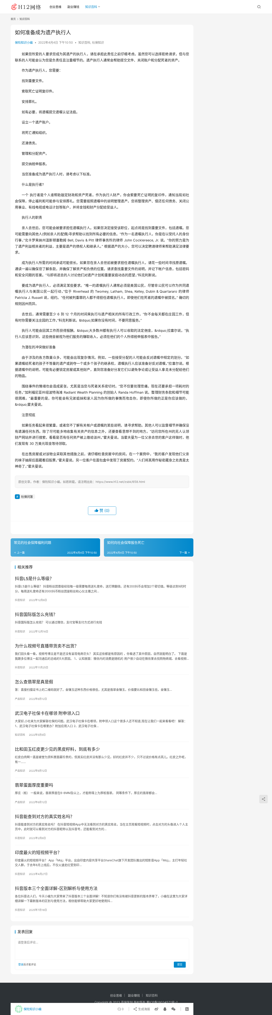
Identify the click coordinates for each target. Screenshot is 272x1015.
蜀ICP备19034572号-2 (162, 1002)
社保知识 (98, 42)
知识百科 (91, 7)
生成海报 (143, 1009)
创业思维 (55, 7)
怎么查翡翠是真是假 (34, 682)
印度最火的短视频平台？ (38, 852)
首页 (13, 19)
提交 (179, 964)
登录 (20, 964)
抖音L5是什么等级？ (34, 578)
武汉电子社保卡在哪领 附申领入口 (47, 713)
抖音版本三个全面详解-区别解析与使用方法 (56, 888)
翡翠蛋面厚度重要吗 (34, 785)
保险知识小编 (24, 42)
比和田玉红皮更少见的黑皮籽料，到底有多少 (57, 749)
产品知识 (20, 698)
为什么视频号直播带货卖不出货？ (47, 646)
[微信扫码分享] (173, 1009)
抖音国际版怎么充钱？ (36, 614)
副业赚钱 (73, 7)
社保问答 (27, 496)
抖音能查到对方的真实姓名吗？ (44, 816)
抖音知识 (20, 600)
